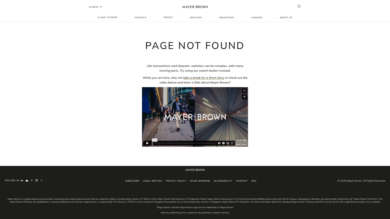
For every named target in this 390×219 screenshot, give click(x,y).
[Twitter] (41, 180)
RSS (254, 180)
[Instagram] (36, 180)
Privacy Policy (176, 180)
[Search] (299, 7)
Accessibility (223, 180)
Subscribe (132, 180)
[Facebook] (32, 180)
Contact (242, 180)
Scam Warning (200, 180)
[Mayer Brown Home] (195, 7)
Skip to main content (15, 2)
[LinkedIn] (22, 180)
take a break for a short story (203, 78)
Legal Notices (152, 180)
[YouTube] (27, 180)
